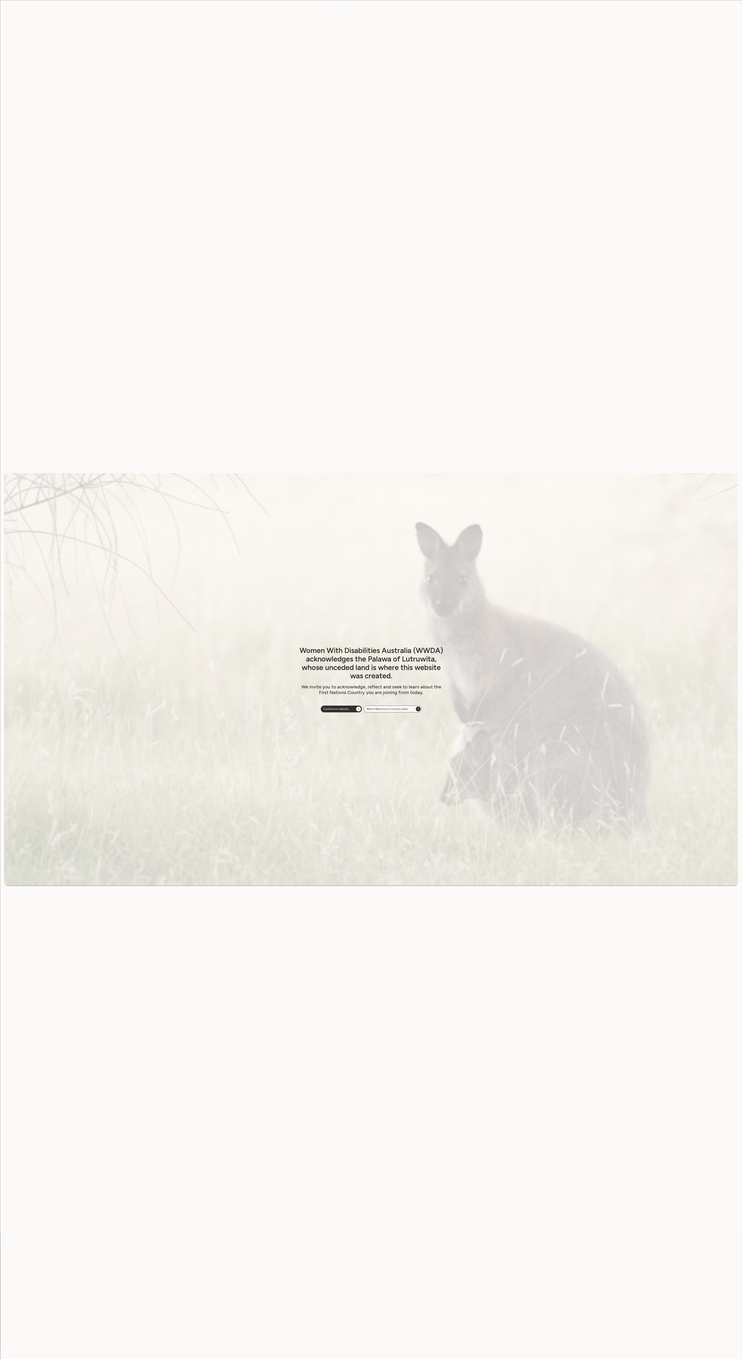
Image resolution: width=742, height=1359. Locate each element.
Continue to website (335, 709)
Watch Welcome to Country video (387, 709)
